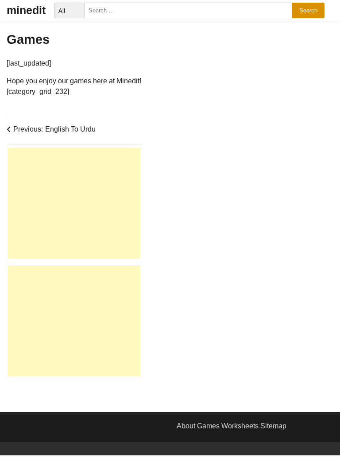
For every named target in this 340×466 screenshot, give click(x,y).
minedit (26, 10)
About (186, 426)
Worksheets (240, 426)
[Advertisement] (74, 203)
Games (208, 426)
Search (308, 10)
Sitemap (273, 426)
